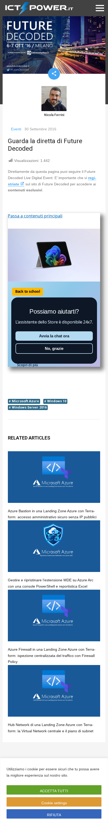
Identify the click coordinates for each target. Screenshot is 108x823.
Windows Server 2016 (29, 407)
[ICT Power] (38, 8)
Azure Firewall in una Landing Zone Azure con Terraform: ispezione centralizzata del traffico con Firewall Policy (51, 655)
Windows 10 (56, 401)
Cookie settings (54, 803)
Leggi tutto (79, 775)
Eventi (16, 129)
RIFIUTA (54, 815)
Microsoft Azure (25, 401)
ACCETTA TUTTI (54, 791)
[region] (54, 790)
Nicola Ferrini (54, 115)
